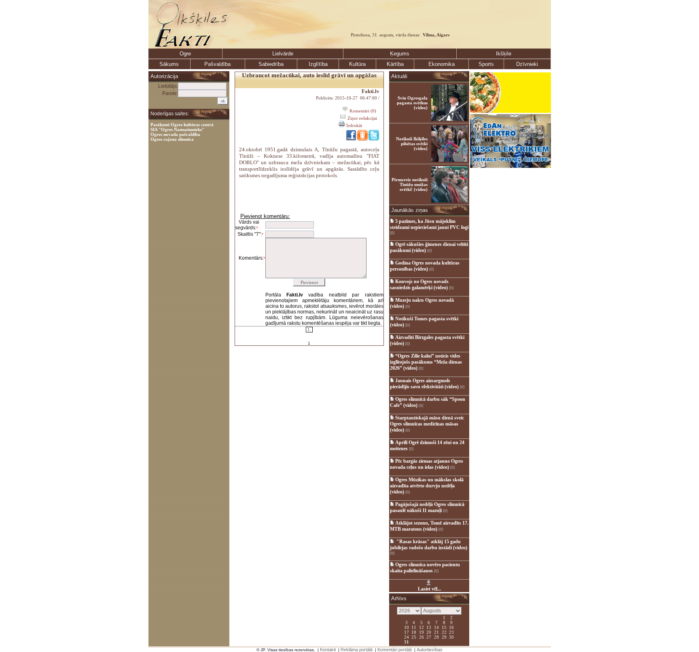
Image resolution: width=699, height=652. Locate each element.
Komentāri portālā (394, 649)
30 (451, 636)
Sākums (169, 64)
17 (406, 631)
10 (406, 626)
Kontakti (328, 649)
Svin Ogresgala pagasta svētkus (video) (412, 102)
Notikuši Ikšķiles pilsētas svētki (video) (412, 143)
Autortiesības (430, 649)
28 (436, 636)
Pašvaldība (217, 64)
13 (428, 626)
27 (428, 636)
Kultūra (357, 64)
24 (406, 636)
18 (413, 631)
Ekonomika (441, 64)
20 (428, 631)
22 (444, 631)
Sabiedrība (271, 64)
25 (413, 636)
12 (421, 626)
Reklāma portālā (357, 649)
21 (436, 631)
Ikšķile (503, 54)
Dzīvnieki (527, 64)
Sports (486, 64)
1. (309, 329)
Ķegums (399, 54)
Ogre (185, 54)
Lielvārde (282, 54)
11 (413, 626)
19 (421, 631)
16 (451, 626)
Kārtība (395, 64)
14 (436, 626)
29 (444, 636)
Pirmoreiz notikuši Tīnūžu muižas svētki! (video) (410, 184)
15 (444, 626)
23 (451, 631)
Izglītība (318, 64)
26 (421, 636)
